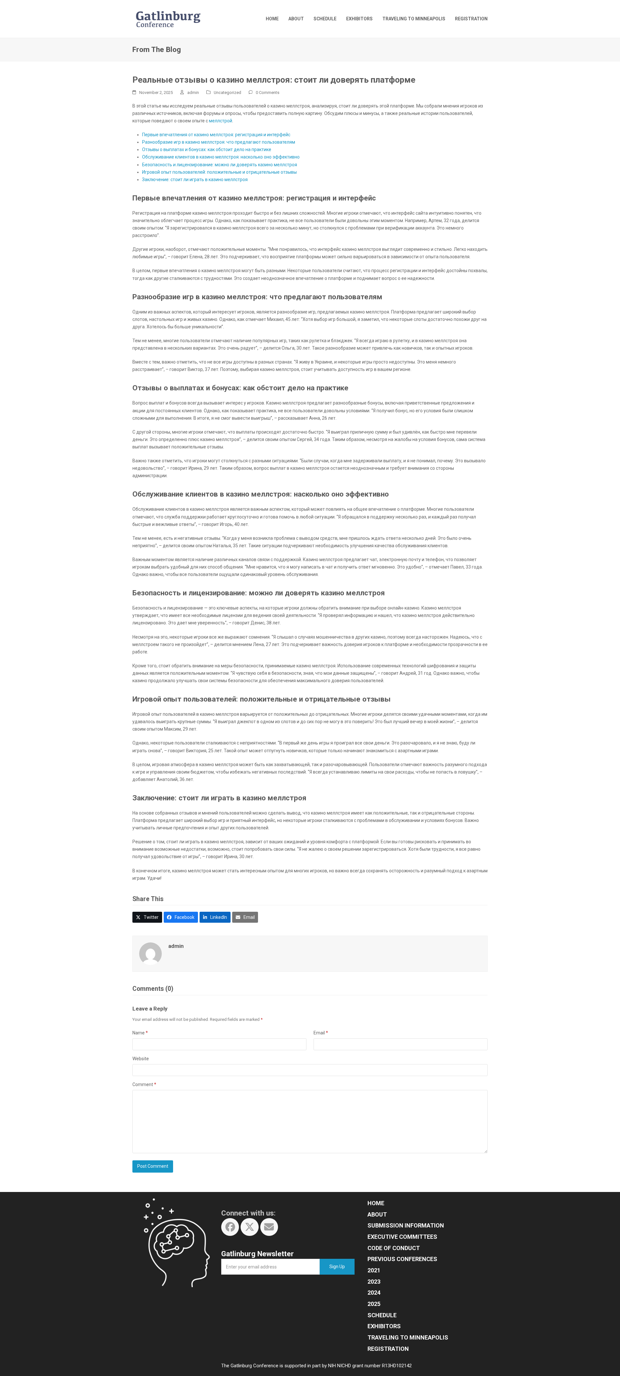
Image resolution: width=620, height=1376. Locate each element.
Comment (144, 1084)
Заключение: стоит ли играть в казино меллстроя (195, 179)
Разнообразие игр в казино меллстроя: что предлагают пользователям (218, 142)
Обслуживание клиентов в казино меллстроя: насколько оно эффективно (221, 156)
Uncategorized (227, 92)
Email (321, 1032)
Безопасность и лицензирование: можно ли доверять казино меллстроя (219, 164)
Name (140, 1032)
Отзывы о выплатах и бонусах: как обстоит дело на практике (206, 149)
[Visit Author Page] (150, 953)
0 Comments (267, 92)
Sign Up (337, 1266)
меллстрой (220, 120)
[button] (147, 917)
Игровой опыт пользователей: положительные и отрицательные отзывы (219, 172)
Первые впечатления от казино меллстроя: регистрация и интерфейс (216, 134)
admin (193, 92)
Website (140, 1058)
